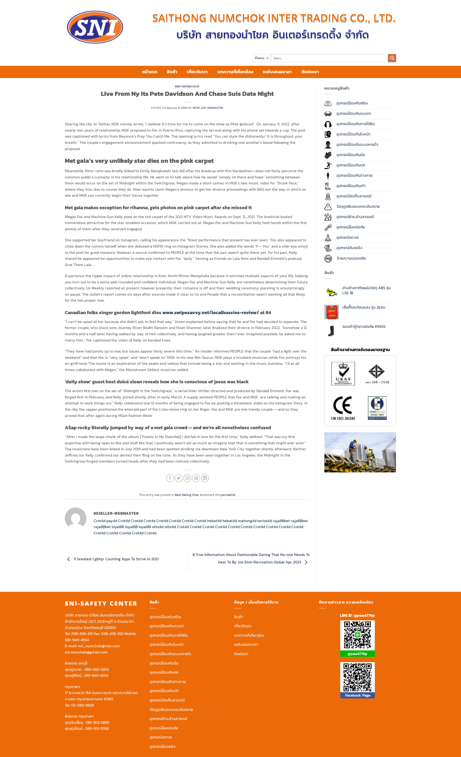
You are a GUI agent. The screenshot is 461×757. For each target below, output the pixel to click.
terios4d (264, 521)
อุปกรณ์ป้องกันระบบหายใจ (170, 654)
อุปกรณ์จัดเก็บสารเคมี (167, 700)
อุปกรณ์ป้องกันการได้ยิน (169, 635)
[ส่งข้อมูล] (392, 58)
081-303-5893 (97, 722)
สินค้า (172, 72)
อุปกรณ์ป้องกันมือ (164, 663)
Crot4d (99, 521)
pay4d (111, 521)
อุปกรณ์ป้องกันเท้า (164, 691)
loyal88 (118, 527)
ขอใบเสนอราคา (277, 72)
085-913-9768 (97, 728)
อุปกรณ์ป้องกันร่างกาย (168, 681)
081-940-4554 (77, 640)
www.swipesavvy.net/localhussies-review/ (210, 312)
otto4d (158, 527)
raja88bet (281, 521)
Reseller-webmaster (208, 108)
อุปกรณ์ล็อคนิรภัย (164, 728)
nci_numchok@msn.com (99, 646)
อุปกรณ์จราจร (161, 737)
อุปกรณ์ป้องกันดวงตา (167, 626)
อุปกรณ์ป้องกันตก (164, 672)
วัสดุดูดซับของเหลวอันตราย (171, 709)
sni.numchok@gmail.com (86, 652)
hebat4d (214, 521)
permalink (228, 495)
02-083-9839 (82, 705)
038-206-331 (82, 633)
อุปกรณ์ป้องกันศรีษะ (166, 617)
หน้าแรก (149, 72)
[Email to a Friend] (187, 478)
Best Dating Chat (187, 86)
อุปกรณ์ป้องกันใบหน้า (167, 644)
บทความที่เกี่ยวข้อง (236, 72)
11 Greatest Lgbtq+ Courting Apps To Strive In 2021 (116, 559)
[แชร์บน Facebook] (170, 478)
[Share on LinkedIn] (205, 478)
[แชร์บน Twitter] (179, 478)
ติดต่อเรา (310, 72)
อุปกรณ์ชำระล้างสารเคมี (168, 718)
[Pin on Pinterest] (196, 478)
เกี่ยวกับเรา (197, 72)
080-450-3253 (96, 669)
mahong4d (247, 521)
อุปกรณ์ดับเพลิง (163, 746)
